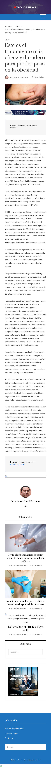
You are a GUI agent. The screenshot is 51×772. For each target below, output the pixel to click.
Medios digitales (17, 464)
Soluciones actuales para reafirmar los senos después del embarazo (25, 603)
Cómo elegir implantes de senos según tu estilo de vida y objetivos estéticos (25, 558)
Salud (7, 40)
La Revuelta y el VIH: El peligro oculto (25, 628)
